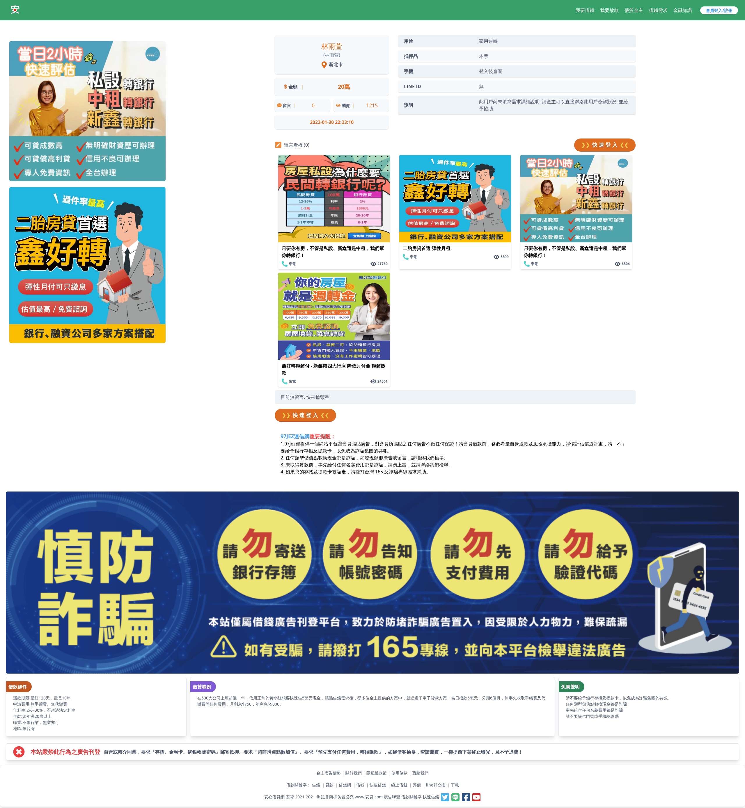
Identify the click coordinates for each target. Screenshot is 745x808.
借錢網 (345, 785)
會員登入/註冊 (719, 10)
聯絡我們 (420, 773)
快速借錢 (378, 785)
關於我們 (353, 773)
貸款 (329, 785)
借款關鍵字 (411, 797)
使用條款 (399, 773)
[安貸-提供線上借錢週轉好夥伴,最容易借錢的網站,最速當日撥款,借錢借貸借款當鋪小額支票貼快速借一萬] (15, 9)
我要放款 (609, 10)
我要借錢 (585, 10)
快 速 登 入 (605, 144)
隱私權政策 (376, 773)
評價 (417, 785)
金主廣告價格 (328, 773)
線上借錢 (399, 785)
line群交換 (436, 785)
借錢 (316, 785)
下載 (455, 785)
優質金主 (634, 10)
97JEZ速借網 (295, 436)
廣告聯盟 (392, 797)
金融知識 (682, 10)
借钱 (360, 785)
